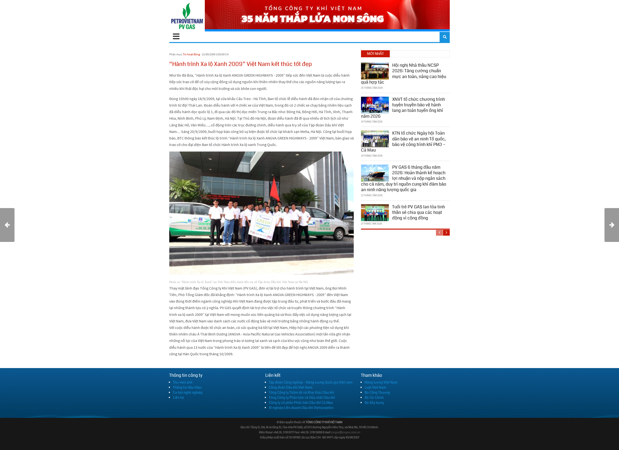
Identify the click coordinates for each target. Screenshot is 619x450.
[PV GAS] (187, 15)
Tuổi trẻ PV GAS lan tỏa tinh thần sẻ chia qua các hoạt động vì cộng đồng (418, 212)
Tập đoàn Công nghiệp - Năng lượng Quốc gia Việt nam (311, 382)
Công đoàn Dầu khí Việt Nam (290, 387)
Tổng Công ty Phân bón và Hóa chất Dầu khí (302, 397)
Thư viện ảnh (182, 382)
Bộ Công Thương (377, 392)
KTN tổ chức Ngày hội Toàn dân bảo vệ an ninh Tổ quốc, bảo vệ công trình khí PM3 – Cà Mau (403, 141)
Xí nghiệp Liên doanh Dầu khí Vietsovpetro (301, 407)
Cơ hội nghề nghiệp (188, 392)
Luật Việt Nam (375, 387)
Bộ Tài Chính (374, 397)
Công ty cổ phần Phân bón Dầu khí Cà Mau (301, 402)
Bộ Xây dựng (374, 402)
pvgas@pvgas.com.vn (345, 432)
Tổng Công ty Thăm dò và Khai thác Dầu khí (301, 392)
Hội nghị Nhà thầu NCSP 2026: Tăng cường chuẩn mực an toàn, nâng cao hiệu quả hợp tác (403, 73)
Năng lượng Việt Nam (381, 382)
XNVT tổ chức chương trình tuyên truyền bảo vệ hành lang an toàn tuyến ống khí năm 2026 (403, 107)
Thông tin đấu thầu (187, 387)
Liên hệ (178, 397)
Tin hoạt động (191, 54)
